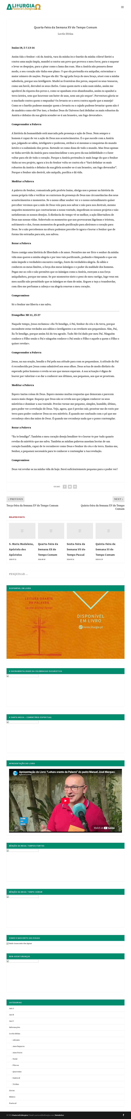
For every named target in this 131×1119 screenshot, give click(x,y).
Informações (14, 1027)
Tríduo (16, 1084)
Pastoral (12, 1103)
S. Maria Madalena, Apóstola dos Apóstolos (21, 549)
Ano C (11, 1021)
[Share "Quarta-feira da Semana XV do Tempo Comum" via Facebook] (64, 486)
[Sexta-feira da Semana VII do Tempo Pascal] (80, 531)
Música (12, 1097)
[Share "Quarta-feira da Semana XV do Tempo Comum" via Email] (69, 486)
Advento (16, 1040)
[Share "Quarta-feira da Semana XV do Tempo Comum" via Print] (75, 486)
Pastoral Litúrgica (20, 1115)
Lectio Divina (65, 34)
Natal (15, 1059)
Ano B (11, 1015)
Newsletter (59, 1115)
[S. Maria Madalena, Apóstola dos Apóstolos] (22, 531)
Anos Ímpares (19, 1046)
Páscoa (16, 1065)
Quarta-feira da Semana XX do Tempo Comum (48, 549)
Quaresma (17, 1072)
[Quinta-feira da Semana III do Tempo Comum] (109, 531)
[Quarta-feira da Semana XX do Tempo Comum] (51, 531)
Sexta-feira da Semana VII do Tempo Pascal (76, 549)
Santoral (16, 1078)
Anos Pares (17, 1053)
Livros (12, 1090)
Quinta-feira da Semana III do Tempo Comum (106, 549)
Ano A (11, 1008)
